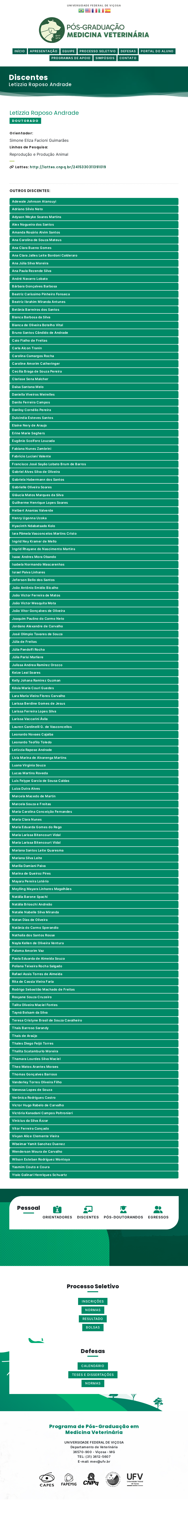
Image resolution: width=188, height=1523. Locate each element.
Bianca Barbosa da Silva (31, 317)
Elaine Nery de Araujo (29, 425)
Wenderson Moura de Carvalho (37, 1151)
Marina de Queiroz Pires (31, 873)
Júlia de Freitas (24, 642)
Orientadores (57, 1217)
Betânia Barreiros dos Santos (35, 309)
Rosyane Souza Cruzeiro (32, 997)
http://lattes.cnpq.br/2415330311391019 (68, 167)
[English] (87, 10)
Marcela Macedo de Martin (34, 796)
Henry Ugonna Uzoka (29, 518)
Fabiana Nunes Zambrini (31, 449)
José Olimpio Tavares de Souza (37, 634)
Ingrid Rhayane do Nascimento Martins (43, 549)
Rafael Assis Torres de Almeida (37, 974)
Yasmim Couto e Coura (30, 1167)
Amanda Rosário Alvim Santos (36, 232)
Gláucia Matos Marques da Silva (37, 495)
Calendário (92, 1366)
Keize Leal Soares (26, 672)
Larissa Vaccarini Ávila (30, 719)
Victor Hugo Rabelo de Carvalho (38, 1105)
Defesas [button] (128, 51)
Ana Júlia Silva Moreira (30, 263)
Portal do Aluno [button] (157, 51)
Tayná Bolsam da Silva (30, 1012)
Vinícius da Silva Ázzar (30, 1121)
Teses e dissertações (93, 1375)
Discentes (88, 1217)
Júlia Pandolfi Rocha (28, 649)
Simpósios (105, 58)
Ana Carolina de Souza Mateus (36, 240)
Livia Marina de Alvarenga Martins (39, 758)
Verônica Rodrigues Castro (34, 1097)
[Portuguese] (81, 10)
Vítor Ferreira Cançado (30, 1128)
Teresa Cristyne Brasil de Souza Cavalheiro (47, 1020)
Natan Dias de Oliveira (29, 920)
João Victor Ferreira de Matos (36, 595)
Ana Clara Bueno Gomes (32, 248)
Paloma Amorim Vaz (28, 951)
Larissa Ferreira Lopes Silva (34, 711)
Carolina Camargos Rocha (33, 356)
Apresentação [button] (44, 51)
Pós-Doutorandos (123, 1217)
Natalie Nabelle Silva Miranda (35, 912)
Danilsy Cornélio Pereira (31, 410)
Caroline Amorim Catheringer (36, 363)
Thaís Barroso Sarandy (30, 1028)
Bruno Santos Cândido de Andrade (40, 333)
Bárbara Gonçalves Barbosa (34, 286)
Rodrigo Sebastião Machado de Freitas (43, 989)
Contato (128, 58)
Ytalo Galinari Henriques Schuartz (39, 1175)
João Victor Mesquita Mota (34, 603)
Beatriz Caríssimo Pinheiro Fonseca (41, 294)
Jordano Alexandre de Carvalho (37, 626)
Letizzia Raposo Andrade (32, 750)
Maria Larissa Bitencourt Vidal (36, 835)
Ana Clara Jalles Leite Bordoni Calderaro (44, 255)
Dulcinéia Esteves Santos (32, 418)
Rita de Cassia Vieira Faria (33, 981)
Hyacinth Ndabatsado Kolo (33, 526)
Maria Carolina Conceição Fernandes (42, 811)
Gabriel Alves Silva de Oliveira (36, 472)
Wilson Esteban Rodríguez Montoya (41, 1159)
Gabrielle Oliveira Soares (32, 487)
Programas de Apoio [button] (71, 58)
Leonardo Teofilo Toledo (32, 742)
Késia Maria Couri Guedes (33, 688)
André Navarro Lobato (30, 279)
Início (19, 51)
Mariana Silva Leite (27, 858)
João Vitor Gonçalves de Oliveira (38, 611)
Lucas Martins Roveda (30, 773)
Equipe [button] (68, 51)
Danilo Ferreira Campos (31, 402)
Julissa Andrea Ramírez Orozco (37, 665)
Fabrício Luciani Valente (31, 456)
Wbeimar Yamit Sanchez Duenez (38, 1144)
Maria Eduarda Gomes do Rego (37, 827)
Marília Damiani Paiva (29, 866)
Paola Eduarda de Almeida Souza (38, 958)
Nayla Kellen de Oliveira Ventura (38, 943)
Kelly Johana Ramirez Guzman (36, 680)
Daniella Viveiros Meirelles (33, 394)
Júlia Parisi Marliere (28, 657)
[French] (94, 10)
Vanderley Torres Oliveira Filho (37, 1082)
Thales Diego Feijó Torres (33, 1043)
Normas (93, 1383)
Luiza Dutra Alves (26, 788)
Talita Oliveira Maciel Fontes (35, 1005)
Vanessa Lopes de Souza (32, 1090)
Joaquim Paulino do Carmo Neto (38, 618)
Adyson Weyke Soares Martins (36, 217)
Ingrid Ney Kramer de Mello (34, 541)
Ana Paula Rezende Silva (31, 271)
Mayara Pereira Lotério (30, 881)
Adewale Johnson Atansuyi (34, 201)
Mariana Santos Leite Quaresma (38, 850)
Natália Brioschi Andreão (32, 904)
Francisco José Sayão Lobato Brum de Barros (49, 464)
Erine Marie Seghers (28, 433)
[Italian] (100, 10)
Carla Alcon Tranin (27, 348)
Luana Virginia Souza (29, 765)
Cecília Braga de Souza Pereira (37, 371)
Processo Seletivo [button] (98, 51)
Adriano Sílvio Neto (27, 209)
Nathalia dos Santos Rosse (33, 935)
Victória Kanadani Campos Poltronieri (42, 1113)
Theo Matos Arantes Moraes (35, 1067)
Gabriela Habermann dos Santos (38, 479)
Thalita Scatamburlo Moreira (35, 1051)
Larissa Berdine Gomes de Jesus (38, 703)
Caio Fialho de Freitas (29, 340)
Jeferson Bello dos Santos (33, 580)
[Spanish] (107, 10)
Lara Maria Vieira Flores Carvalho (38, 696)
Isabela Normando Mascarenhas (38, 564)
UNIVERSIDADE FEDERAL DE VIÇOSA (94, 5)
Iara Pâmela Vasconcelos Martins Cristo (44, 533)
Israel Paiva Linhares (28, 572)
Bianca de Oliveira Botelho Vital (37, 325)
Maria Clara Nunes (27, 819)
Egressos (158, 1217)
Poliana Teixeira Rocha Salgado (37, 966)
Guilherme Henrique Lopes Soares (40, 502)
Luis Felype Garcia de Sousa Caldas (40, 781)
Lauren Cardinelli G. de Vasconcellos (42, 727)
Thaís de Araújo (24, 1036)
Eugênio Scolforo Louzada (33, 441)
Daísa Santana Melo (28, 387)
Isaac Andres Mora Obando (34, 557)
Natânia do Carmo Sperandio (35, 927)
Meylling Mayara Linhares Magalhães (41, 889)
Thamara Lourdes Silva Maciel (36, 1059)
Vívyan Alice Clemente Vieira (35, 1136)
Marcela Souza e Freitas (31, 804)
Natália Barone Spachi (30, 897)
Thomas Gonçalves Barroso (34, 1074)
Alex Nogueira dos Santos (33, 224)
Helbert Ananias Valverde (32, 510)
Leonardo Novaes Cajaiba (32, 734)
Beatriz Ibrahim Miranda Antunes (39, 302)
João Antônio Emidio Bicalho (35, 588)
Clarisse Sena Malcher (30, 379)
